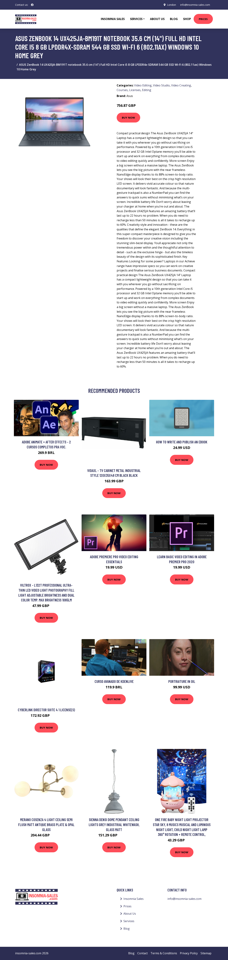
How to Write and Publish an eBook (181, 442)
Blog (174, 19)
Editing (146, 90)
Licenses (135, 90)
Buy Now (128, 117)
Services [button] (136, 19)
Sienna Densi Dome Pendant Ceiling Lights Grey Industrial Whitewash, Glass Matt (114, 824)
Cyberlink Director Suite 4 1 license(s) (46, 710)
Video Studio (161, 85)
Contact (142, 953)
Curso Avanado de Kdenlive (114, 681)
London (171, 4)
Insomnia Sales (113, 19)
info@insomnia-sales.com (195, 4)
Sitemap (206, 953)
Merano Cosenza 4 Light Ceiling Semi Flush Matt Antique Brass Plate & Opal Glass (46, 824)
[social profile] (32, 4)
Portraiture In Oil (181, 681)
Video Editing (143, 85)
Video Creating (181, 85)
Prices (203, 19)
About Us (157, 19)
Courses (122, 90)
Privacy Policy (189, 953)
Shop (187, 19)
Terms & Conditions (164, 953)
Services (128, 921)
